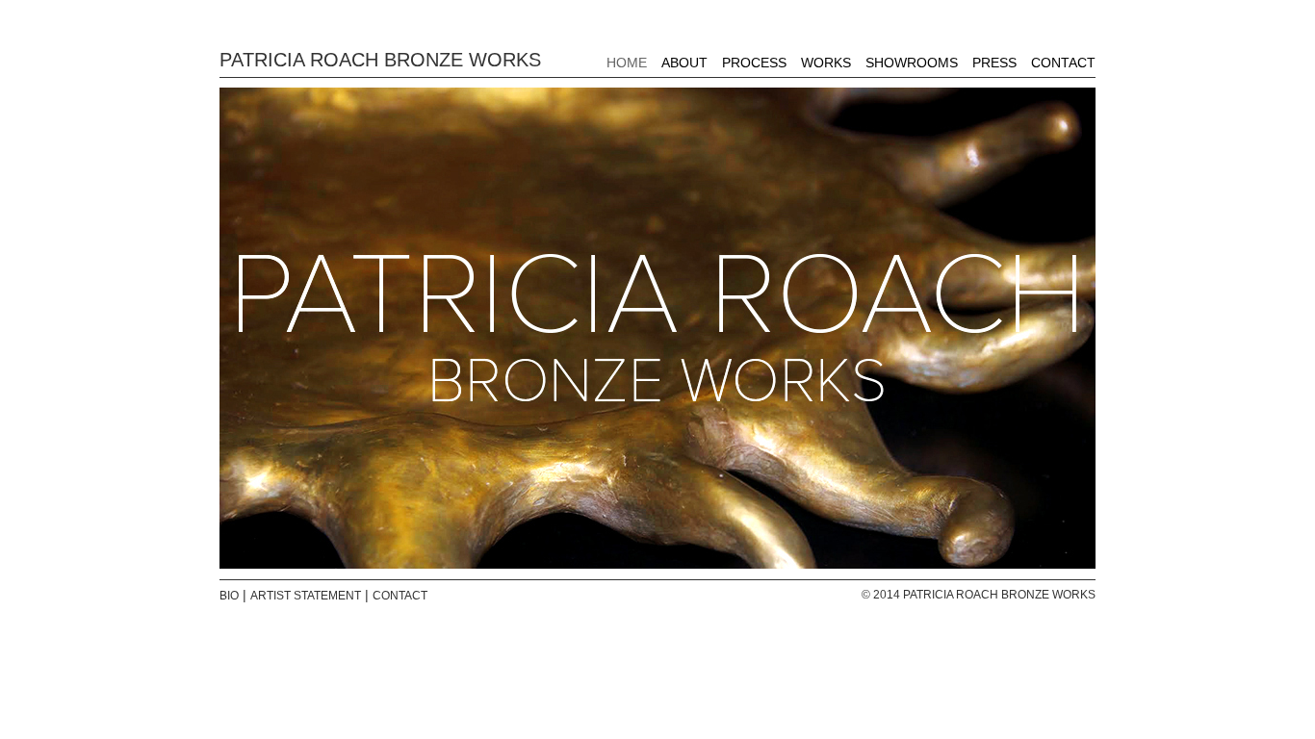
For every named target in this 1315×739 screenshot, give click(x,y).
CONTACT (1063, 62)
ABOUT (684, 62)
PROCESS (754, 62)
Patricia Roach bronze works (380, 59)
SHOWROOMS (911, 62)
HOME (626, 62)
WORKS (826, 62)
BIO (229, 595)
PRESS (994, 62)
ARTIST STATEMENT (305, 595)
